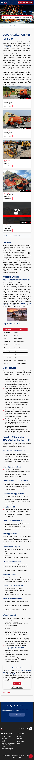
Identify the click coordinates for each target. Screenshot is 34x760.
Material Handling (6, 745)
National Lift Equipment (10, 674)
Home (19, 736)
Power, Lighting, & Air (7, 748)
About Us (19, 738)
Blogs (18, 743)
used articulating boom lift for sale (17, 453)
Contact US (20, 741)
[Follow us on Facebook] (30, 728)
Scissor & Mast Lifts (7, 750)
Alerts (18, 740)
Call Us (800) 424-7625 (25, 2)
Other (3, 746)
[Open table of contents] (31, 756)
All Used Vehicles (6, 736)
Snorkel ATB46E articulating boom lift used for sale (17, 304)
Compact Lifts (5, 740)
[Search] (3, 17)
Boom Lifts (4, 738)
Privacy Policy (17, 757)
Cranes (4, 741)
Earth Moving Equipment (8, 743)
